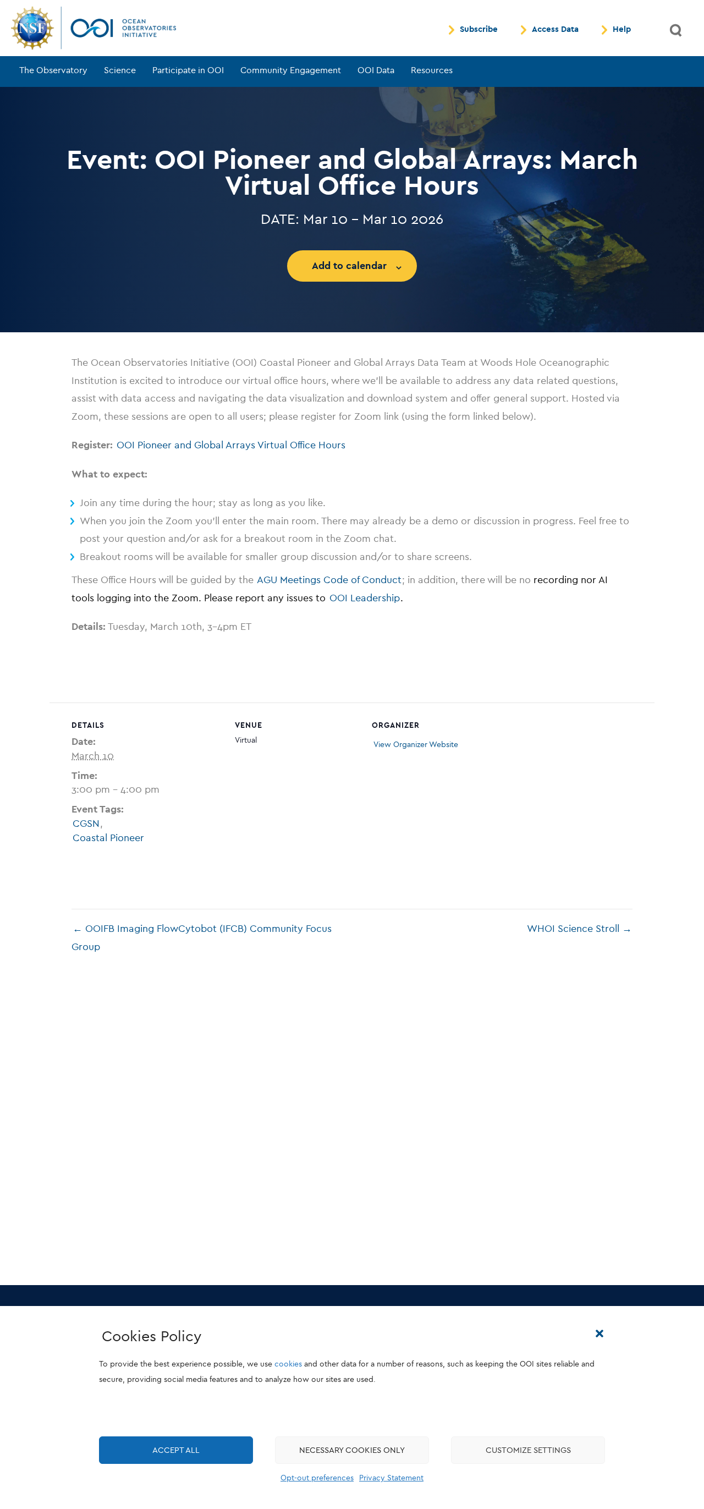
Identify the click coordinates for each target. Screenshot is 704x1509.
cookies (288, 1364)
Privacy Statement (391, 1478)
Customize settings (528, 1450)
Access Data (555, 29)
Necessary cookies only (352, 1450)
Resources (432, 70)
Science (120, 70)
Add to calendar (349, 266)
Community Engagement (290, 70)
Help (622, 29)
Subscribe (479, 29)
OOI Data (376, 70)
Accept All (176, 1450)
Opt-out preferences (317, 1478)
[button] (599, 1333)
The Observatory (53, 70)
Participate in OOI (188, 70)
